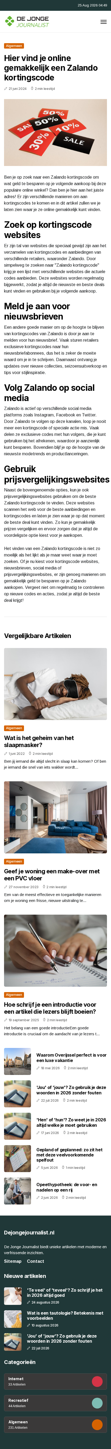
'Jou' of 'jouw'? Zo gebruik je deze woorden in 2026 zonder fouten (71, 1090)
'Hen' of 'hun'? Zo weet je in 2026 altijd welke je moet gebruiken (71, 1122)
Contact (35, 1261)
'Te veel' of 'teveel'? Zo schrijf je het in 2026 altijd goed (65, 1293)
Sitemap (13, 1261)
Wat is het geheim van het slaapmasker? (39, 741)
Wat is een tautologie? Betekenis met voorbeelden (65, 1316)
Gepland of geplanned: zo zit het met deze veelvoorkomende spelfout (69, 1155)
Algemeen (14, 46)
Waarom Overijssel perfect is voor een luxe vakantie (71, 1057)
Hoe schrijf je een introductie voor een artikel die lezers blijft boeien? (50, 1008)
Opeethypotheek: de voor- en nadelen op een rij (66, 1187)
